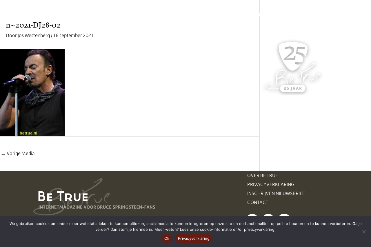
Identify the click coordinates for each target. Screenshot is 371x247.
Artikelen (201, 14)
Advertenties (273, 14)
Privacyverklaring (270, 184)
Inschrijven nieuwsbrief (276, 193)
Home (105, 14)
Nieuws (132, 14)
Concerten (164, 14)
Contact (257, 202)
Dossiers (235, 14)
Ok (167, 238)
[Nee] (364, 232)
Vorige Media (18, 153)
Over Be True (262, 175)
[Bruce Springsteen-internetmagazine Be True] (63, 13)
